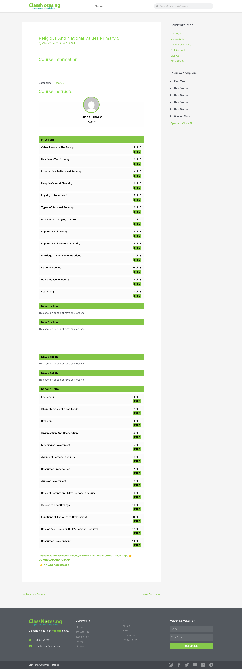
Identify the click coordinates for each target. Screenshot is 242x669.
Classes (99, 6)
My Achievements (180, 44)
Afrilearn (56, 630)
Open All (175, 123)
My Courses (177, 38)
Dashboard (176, 33)
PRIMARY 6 (177, 61)
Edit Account (177, 50)
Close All (187, 123)
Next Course (151, 594)
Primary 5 (58, 82)
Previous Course (34, 594)
